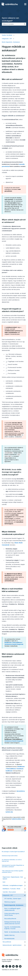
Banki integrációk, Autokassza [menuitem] (13, 905)
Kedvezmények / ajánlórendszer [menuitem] (12, 945)
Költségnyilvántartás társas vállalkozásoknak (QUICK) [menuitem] (12, 922)
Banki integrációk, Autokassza (11, 42)
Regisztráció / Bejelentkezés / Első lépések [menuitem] (13, 877)
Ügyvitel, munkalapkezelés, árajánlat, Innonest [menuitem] (12, 927)
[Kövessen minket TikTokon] (17, 966)
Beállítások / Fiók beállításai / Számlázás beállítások (15, 769)
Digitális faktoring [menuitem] (9, 935)
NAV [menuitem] (4, 882)
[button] (25, 877)
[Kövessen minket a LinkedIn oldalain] (20, 966)
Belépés (16, 959)
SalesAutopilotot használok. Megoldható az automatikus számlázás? (13, 866)
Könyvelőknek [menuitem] (7, 942)
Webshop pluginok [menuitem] (9, 902)
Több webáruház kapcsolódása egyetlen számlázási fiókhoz (12, 871)
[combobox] (12, 24)
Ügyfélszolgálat (6, 961)
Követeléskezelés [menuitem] (9, 938)
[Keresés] (24, 24)
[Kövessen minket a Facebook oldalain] (3, 966)
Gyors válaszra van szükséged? (10, 19)
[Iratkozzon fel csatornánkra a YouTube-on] (13, 966)
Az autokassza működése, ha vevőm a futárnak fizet (12, 860)
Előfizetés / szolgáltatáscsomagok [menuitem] (13, 885)
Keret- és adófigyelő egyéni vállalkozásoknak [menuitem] (12, 909)
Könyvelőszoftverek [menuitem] (10, 918)
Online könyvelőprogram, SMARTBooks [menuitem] (11, 914)
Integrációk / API (7, 38)
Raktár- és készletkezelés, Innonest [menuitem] (14, 932)
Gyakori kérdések (7, 35)
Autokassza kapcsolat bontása (10, 855)
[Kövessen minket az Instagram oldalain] (6, 966)
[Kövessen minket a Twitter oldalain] (10, 966)
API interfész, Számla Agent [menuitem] (12, 898)
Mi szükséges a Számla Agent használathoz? (13, 851)
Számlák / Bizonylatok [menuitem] (9, 892)
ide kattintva (21, 791)
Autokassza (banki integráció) (14, 741)
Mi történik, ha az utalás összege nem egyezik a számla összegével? (11, 472)
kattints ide (9, 812)
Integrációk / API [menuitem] (8, 895)
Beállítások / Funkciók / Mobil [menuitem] (11, 888)
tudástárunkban (17, 819)
